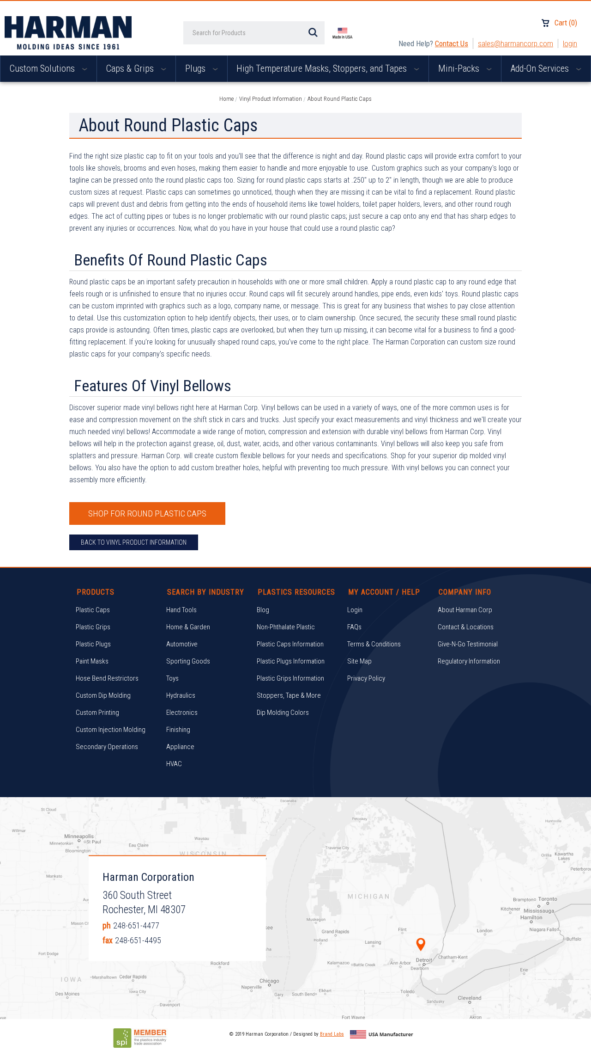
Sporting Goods (188, 661)
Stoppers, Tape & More (289, 695)
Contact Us (451, 43)
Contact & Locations (466, 627)
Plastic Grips (93, 627)
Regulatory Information (469, 661)
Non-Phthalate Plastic (286, 627)
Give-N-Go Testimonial (468, 644)
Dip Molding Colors (283, 712)
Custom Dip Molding (103, 695)
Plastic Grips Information (290, 678)
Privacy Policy (366, 678)
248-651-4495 (138, 940)
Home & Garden (188, 627)
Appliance (180, 747)
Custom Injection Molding (110, 729)
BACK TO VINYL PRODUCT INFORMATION (134, 542)
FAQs (354, 627)
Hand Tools (181, 610)
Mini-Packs (460, 68)
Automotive (182, 644)
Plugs (196, 68)
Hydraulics (180, 695)
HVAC (174, 764)
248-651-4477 (136, 925)
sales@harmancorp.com (515, 43)
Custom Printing (97, 712)
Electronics (182, 712)
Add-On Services (541, 68)
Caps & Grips (131, 68)
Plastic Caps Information (290, 644)
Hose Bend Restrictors (107, 678)
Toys (172, 678)
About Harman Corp (465, 610)
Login (570, 43)
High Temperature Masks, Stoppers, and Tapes (322, 68)
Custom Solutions (43, 68)
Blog (263, 610)
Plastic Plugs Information (291, 661)
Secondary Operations (107, 747)
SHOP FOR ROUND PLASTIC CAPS (147, 513)
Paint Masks (92, 661)
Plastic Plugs (93, 644)
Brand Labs (332, 1034)
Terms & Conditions (374, 644)
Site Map (359, 661)
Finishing (178, 729)
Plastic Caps (93, 610)
